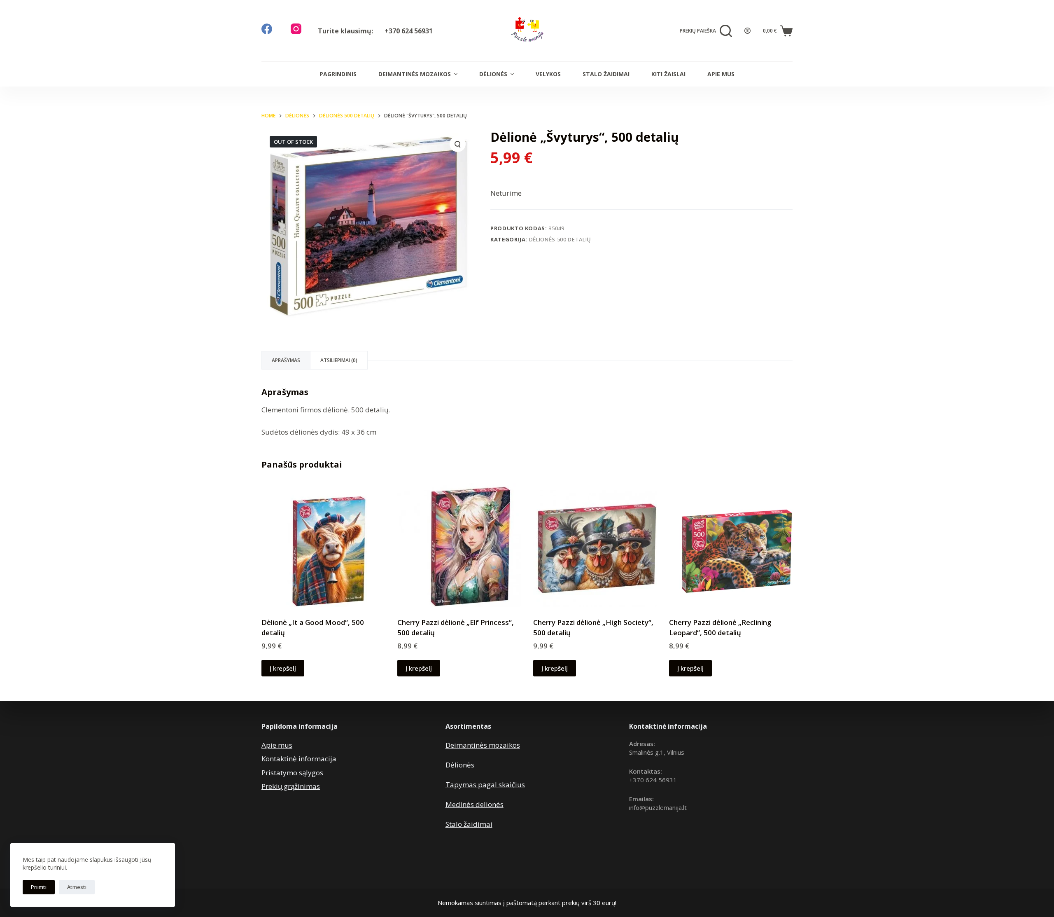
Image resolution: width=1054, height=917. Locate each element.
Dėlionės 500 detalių (560, 239)
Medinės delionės (474, 804)
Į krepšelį (283, 668)
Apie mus (721, 74)
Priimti (39, 887)
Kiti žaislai (668, 74)
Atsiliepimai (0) (338, 360)
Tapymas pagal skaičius (485, 784)
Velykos (548, 74)
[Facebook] (266, 28)
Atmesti (76, 887)
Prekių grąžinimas (290, 786)
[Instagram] (296, 28)
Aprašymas (286, 360)
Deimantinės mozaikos (414, 74)
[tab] (285, 360)
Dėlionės (493, 74)
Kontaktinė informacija (298, 758)
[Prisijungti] (747, 31)
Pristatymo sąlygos (292, 772)
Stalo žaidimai (606, 74)
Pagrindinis (338, 74)
